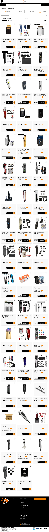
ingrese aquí (6, 530)
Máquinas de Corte (11, 8)
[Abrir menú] (2, 1)
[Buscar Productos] (41, 4)
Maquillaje (8, 11)
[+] (4, 47)
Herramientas (5, 8)
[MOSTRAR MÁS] (24, 494)
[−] (18, 47)
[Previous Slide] (46, 15)
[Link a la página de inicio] (2, 8)
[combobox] (24, 5)
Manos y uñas (31, 11)
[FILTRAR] (4, 20)
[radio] (45, 20)
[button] (14, 47)
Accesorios (44, 11)
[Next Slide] (47, 15)
